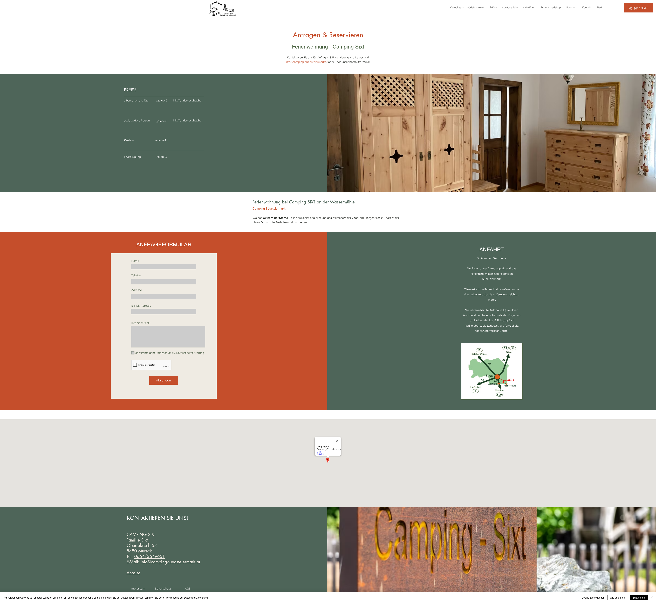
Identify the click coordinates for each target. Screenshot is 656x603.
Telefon (136, 275)
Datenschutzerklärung (196, 597)
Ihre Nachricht (140, 323)
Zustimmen (639, 597)
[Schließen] (652, 597)
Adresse (136, 290)
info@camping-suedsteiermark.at (306, 62)
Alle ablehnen (617, 597)
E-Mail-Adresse (141, 305)
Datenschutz (163, 588)
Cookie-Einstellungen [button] (593, 597)
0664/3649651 (149, 556)
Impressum (138, 588)
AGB (187, 588)
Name (135, 260)
